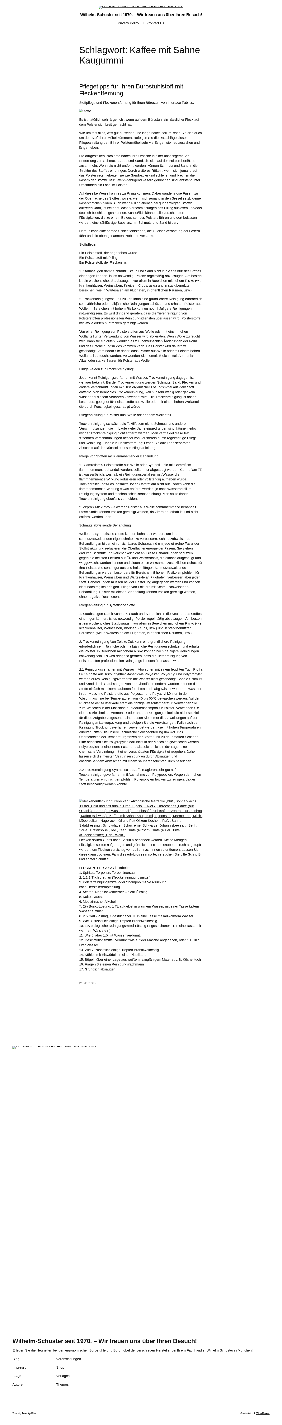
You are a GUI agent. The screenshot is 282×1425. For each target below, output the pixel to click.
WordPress (263, 1413)
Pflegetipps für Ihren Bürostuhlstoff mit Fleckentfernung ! (131, 90)
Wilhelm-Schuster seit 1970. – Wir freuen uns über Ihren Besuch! (141, 14)
